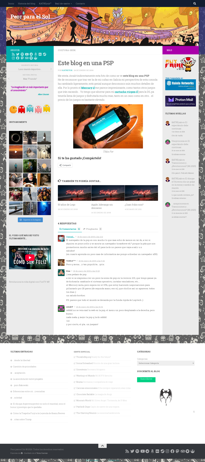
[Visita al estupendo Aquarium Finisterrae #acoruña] (30, 152)
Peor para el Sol (30, 16)
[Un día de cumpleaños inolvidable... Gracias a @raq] (30, 194)
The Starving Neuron (86, 413)
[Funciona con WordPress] (22, 453)
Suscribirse (146, 378)
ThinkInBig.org (83, 357)
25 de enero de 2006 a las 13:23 (86, 271)
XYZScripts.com (113, 460)
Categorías (142, 359)
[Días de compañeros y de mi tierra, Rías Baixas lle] (16, 194)
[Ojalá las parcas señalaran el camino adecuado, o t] (44, 166)
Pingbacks (93, 229)
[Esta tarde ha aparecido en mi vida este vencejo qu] (16, 180)
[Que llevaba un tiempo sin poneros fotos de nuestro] (44, 180)
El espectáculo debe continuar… (180, 125)
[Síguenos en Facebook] (17, 58)
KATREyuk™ (45, 3)
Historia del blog (26, 3)
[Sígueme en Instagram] (13, 58)
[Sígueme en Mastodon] (22, 58)
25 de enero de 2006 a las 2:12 (90, 236)
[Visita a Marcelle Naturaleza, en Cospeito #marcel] (30, 137)
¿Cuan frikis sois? (134, 204)
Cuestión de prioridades (24, 366)
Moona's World (83, 400)
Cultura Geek (67, 50)
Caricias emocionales (87, 388)
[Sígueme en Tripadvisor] (26, 58)
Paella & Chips (83, 406)
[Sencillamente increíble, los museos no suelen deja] (30, 208)
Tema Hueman (42, 453)
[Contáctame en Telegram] (31, 54)
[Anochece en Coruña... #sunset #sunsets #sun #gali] (16, 152)
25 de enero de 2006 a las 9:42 (92, 261)
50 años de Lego (66, 204)
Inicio (11, 3)
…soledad (17, 397)
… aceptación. (19, 373)
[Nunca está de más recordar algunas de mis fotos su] (44, 208)
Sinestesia (81, 369)
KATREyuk (67, 70)
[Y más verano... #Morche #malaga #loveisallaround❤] (44, 152)
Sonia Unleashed (84, 363)
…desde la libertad (21, 360)
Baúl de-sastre (62, 3)
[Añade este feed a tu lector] (13, 54)
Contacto (80, 3)
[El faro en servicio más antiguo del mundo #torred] (44, 137)
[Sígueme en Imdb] (40, 54)
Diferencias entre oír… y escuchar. (29, 391)
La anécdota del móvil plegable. (28, 379)
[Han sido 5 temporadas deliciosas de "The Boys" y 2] (44, 194)
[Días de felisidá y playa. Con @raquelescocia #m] (16, 208)
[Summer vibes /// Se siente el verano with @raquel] (16, 166)
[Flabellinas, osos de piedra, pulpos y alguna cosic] (30, 166)
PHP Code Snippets (92, 460)
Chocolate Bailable (85, 394)
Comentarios (71, 229)
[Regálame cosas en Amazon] (35, 54)
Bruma (79, 382)
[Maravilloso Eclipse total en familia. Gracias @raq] (16, 137)
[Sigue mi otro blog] (35, 58)
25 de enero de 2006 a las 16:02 (89, 307)
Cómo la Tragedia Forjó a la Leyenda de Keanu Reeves (39, 413)
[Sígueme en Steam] (44, 54)
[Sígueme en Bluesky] (17, 54)
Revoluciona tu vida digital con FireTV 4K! (29, 281)
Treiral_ (70, 236)
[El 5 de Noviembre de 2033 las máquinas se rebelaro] (30, 180)
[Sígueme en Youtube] (26, 54)
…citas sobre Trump (22, 419)
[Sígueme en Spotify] (22, 54)
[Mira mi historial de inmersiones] (31, 58)
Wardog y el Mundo (85, 375)
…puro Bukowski (20, 385)
